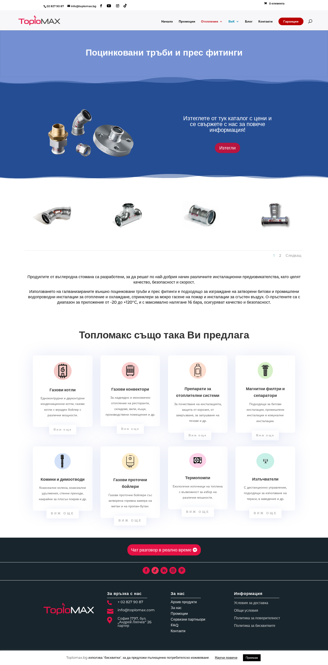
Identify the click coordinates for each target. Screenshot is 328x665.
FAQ (174, 625)
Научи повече (226, 657)
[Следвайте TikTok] (155, 570)
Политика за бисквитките (254, 626)
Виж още (63, 429)
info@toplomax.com (136, 610)
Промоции (187, 21)
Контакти (265, 21)
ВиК (231, 21)
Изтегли (227, 148)
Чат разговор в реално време (161, 550)
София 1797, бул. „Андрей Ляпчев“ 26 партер (135, 622)
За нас (176, 608)
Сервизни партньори (188, 619)
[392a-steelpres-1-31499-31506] (274, 234)
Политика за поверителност (257, 618)
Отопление (209, 21)
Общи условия (246, 610)
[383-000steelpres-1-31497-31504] (201, 234)
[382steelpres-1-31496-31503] (127, 234)
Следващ (293, 255)
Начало (167, 21)
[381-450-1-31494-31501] (54, 234)
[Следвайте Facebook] (146, 570)
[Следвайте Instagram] (172, 570)
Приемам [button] (252, 657)
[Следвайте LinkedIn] (164, 570)
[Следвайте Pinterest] (181, 570)
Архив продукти (184, 602)
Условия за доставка (251, 603)
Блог (249, 21)
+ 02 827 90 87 (130, 602)
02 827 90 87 (55, 6)
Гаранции (291, 21)
